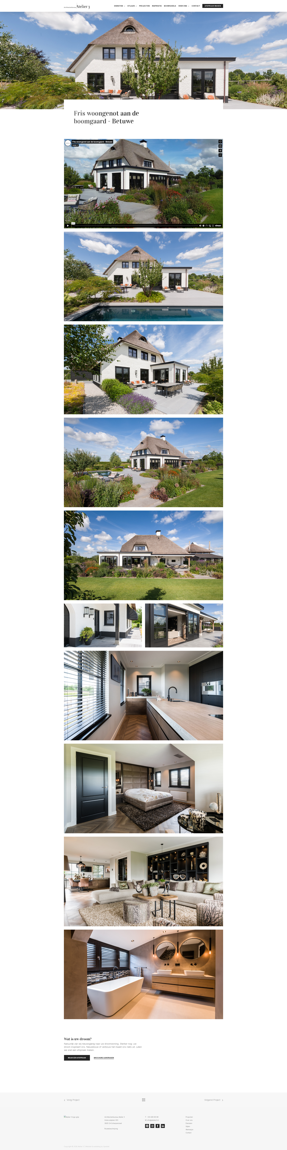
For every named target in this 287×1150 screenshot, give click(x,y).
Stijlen (188, 1126)
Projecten (189, 1117)
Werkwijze (189, 1130)
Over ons (189, 1120)
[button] (77, 1058)
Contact (188, 1133)
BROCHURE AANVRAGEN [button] (104, 1058)
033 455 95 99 (153, 1117)
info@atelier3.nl (153, 1120)
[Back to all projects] (143, 1099)
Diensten (189, 1123)
